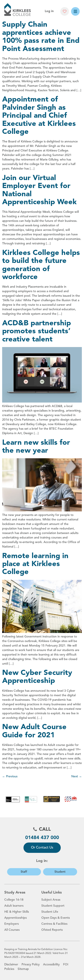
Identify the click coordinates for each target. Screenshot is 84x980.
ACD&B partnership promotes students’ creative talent (36, 331)
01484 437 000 (42, 837)
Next (76, 776)
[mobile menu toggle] (75, 11)
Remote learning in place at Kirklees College (35, 564)
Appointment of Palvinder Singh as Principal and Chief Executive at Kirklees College (39, 116)
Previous (9, 776)
